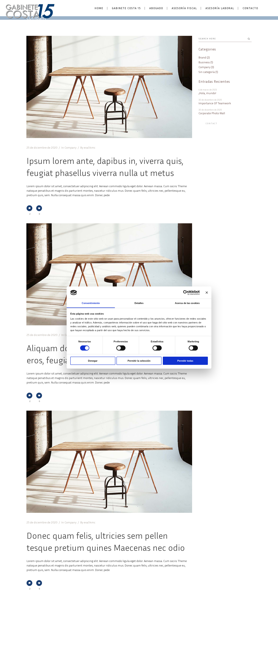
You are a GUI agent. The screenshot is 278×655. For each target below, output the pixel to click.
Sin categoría (207, 72)
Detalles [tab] (139, 303)
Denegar (92, 360)
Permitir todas (185, 360)
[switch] (120, 348)
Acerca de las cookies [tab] (187, 303)
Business (204, 62)
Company (70, 147)
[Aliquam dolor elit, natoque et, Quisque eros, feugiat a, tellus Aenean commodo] (109, 274)
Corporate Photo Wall (212, 113)
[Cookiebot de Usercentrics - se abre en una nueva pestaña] (185, 292)
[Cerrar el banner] (207, 292)
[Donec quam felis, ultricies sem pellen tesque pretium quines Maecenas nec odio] (109, 462)
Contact (211, 123)
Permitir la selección (139, 360)
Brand (202, 57)
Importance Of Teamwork (215, 103)
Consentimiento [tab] (91, 303)
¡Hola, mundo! (207, 93)
